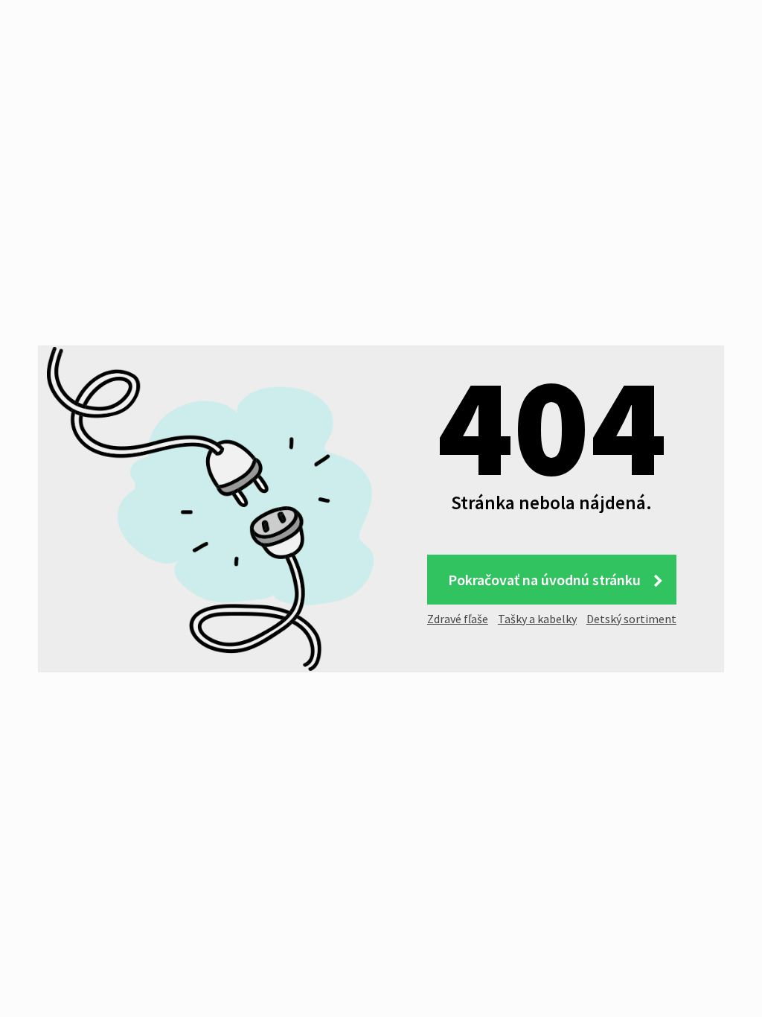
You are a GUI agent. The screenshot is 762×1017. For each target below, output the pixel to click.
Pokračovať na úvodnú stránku (544, 579)
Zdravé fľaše (457, 618)
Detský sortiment (631, 618)
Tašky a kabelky (537, 618)
